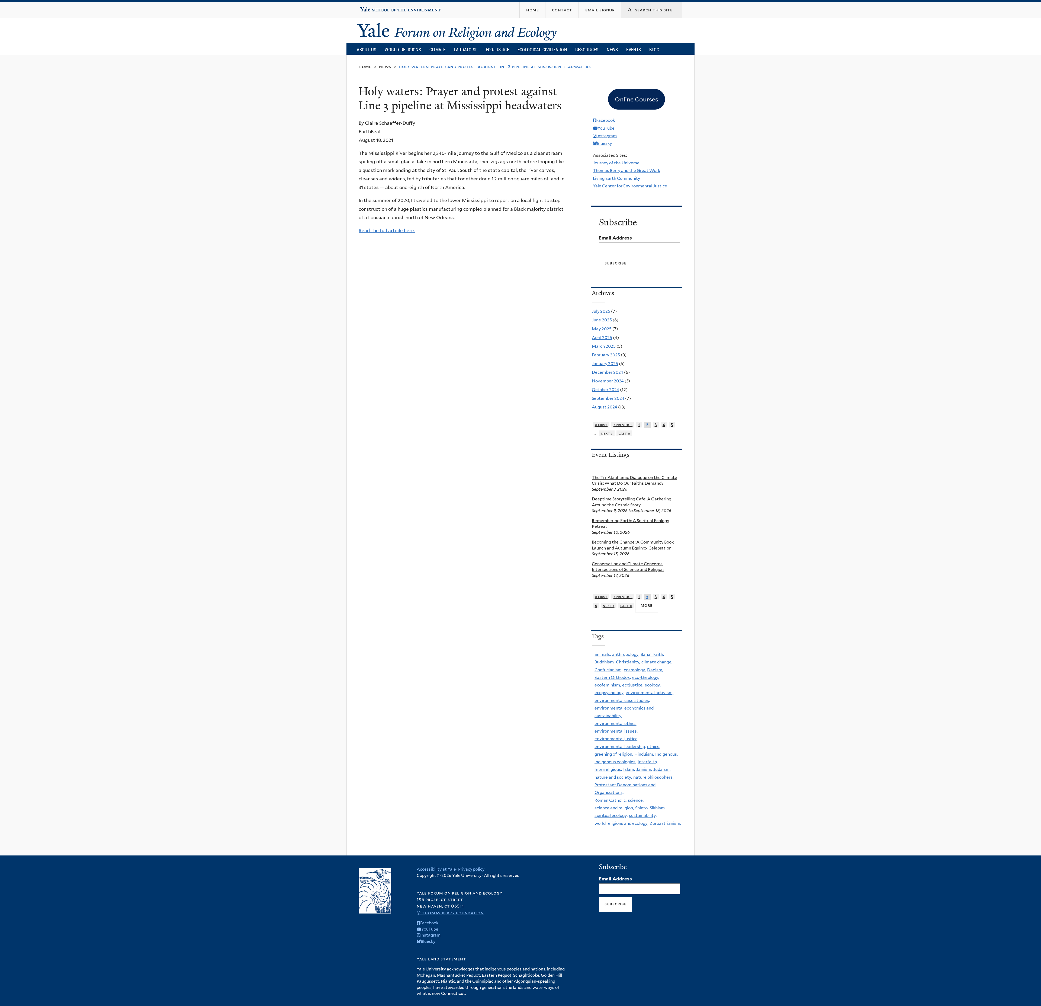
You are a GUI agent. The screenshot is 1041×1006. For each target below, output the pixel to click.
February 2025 (606, 354)
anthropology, (625, 654)
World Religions (403, 49)
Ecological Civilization (542, 49)
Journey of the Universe (616, 162)
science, (636, 800)
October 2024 (605, 389)
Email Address (615, 238)
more (647, 605)
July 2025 (601, 311)
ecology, (653, 685)
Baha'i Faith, (652, 654)
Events (633, 49)
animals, (603, 654)
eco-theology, (645, 677)
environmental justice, (616, 738)
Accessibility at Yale (436, 869)
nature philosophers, (653, 777)
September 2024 (608, 398)
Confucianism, (608, 669)
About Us (366, 49)
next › (607, 433)
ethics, (653, 746)
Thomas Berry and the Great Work (626, 170)
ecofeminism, (608, 685)
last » (624, 433)
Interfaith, (648, 761)
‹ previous (623, 424)
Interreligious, (608, 769)
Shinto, (641, 807)
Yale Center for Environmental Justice (630, 186)
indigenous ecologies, (615, 761)
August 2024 (604, 407)
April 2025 (602, 337)
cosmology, (635, 669)
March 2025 (604, 346)
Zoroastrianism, (665, 823)
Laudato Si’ (465, 49)
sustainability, (643, 815)
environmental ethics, (616, 723)
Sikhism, (658, 807)
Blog (654, 49)
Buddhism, (605, 662)
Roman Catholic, (610, 800)
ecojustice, (632, 685)
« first (601, 424)
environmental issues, (616, 731)
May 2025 (602, 328)
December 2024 (607, 372)
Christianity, (628, 662)
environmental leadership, (620, 746)
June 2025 (602, 319)
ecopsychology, (609, 692)
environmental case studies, (622, 700)
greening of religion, (614, 754)
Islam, (629, 769)
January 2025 (605, 363)
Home (365, 66)
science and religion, (614, 807)
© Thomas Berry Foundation (450, 912)
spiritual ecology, (611, 815)
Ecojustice (497, 49)
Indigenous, (666, 754)
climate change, (656, 662)
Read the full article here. (387, 230)
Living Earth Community (616, 178)
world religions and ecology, (621, 823)
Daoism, (655, 669)
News (612, 49)
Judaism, (661, 769)
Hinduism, (644, 754)
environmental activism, (649, 692)
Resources (587, 49)
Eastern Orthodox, (613, 677)
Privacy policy (471, 869)
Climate (437, 49)
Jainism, (644, 769)
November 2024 (608, 381)
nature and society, (613, 777)
